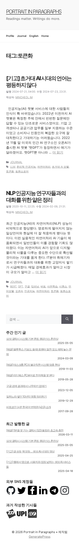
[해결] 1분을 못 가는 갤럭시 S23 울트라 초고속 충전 (34, 430)
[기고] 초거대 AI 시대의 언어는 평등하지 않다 (38, 81)
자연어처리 (43, 166)
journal (16, 162)
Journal (21, 35)
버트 (43, 286)
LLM (12, 166)
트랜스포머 (22, 171)
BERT (13, 286)
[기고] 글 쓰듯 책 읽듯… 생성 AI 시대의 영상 (30, 451)
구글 (27, 286)
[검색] (67, 319)
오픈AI (19, 291)
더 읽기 (57, 152)
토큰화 (10, 171)
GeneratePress (39, 537)
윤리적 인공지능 (26, 166)
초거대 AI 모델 (60, 166)
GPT (20, 286)
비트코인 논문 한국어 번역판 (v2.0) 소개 (28, 407)
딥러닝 (35, 286)
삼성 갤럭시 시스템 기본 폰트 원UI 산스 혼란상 (32, 338)
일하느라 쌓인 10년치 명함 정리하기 (26, 396)
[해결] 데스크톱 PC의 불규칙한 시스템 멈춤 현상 (33, 364)
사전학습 (52, 286)
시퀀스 (63, 286)
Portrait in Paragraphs (33, 11)
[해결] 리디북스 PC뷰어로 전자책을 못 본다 (30, 375)
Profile (10, 35)
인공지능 (29, 291)
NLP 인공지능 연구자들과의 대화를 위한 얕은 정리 (36, 196)
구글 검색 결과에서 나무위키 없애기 (26, 386)
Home (45, 35)
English (33, 35)
